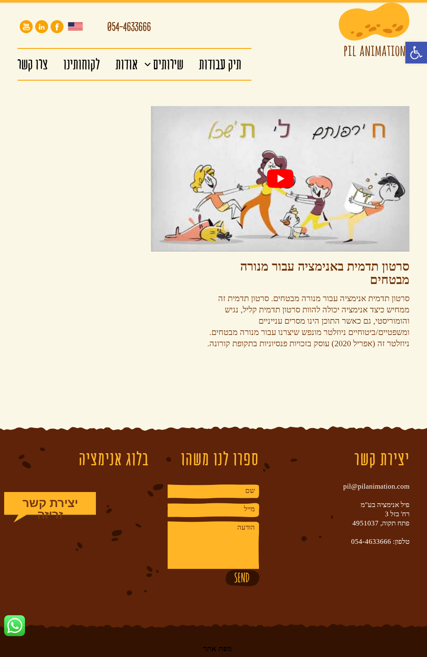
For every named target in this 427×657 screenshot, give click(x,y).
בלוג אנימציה (114, 459)
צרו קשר (33, 64)
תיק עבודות (220, 64)
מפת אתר (217, 648)
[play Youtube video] (280, 179)
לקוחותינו (81, 64)
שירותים (168, 64)
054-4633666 (129, 28)
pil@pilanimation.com (376, 486)
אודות (127, 64)
